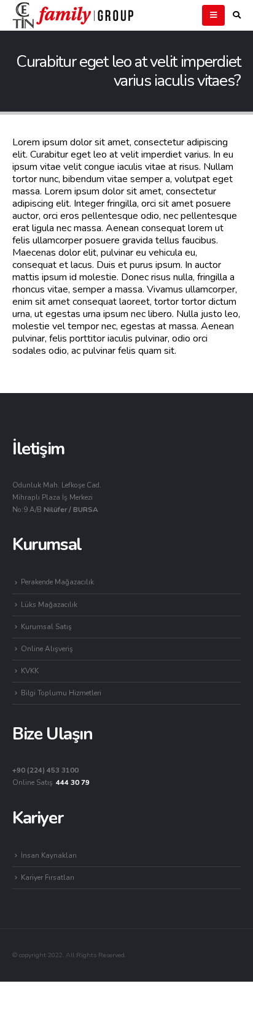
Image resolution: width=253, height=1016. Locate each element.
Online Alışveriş (47, 649)
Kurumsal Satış (46, 627)
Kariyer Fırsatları (47, 877)
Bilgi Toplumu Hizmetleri (61, 693)
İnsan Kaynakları (49, 855)
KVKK (30, 671)
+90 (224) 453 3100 (45, 770)
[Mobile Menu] (213, 15)
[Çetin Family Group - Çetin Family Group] (73, 15)
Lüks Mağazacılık (49, 604)
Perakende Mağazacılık (57, 582)
